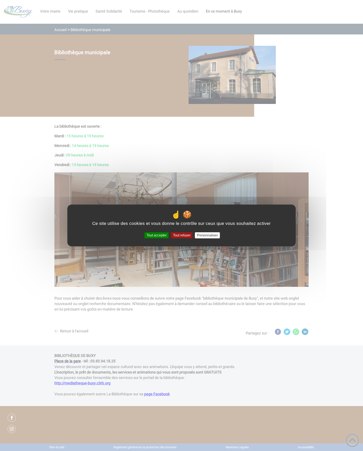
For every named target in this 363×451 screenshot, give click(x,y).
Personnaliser (207, 235)
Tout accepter (157, 235)
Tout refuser (182, 235)
